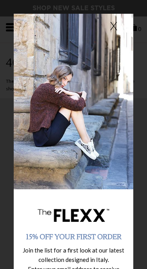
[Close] (114, 25)
